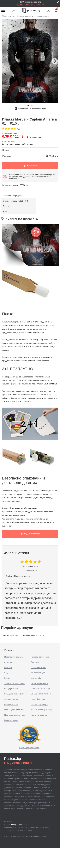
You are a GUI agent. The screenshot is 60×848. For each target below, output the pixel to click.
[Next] (54, 61)
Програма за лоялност (14, 715)
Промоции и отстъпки (14, 710)
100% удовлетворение (29, 747)
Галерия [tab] (6, 206)
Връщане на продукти (14, 694)
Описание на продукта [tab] (12, 195)
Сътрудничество (38, 667)
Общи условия (11, 688)
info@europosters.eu (19, 825)
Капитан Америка (10, 635)
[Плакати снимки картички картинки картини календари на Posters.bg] (31, 10)
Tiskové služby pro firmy (41, 710)
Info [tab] (5, 211)
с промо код (35, 137)
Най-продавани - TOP (32, 635)
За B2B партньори (39, 704)
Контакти (8, 667)
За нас (7, 678)
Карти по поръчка (39, 715)
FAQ (6, 673)
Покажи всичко (30, 570)
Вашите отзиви (11, 720)
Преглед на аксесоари (30, 533)
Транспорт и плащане (14, 683)
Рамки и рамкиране (40, 657)
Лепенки (35, 662)
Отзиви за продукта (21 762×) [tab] (15, 201)
